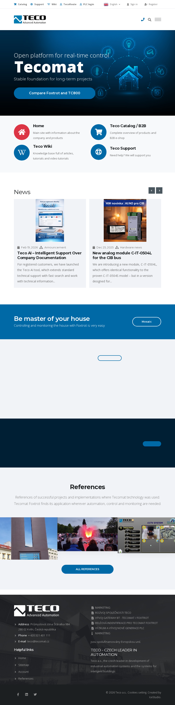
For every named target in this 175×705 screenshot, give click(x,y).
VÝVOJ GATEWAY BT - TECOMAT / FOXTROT (122, 618)
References (26, 678)
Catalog (22, 4)
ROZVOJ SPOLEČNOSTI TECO (113, 613)
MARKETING (102, 607)
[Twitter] (35, 694)
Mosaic (147, 321)
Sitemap (23, 665)
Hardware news (131, 247)
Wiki (54, 4)
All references (87, 569)
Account (23, 672)
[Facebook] (18, 694)
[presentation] (152, 190)
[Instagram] (26, 694)
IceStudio (154, 697)
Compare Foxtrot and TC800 (54, 93)
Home (22, 658)
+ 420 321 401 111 (39, 635)
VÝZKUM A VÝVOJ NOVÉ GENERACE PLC (119, 628)
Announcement (55, 247)
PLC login (88, 4)
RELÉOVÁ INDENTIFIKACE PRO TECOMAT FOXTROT (126, 623)
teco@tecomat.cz (38, 641)
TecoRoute (69, 4)
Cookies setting (137, 692)
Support (39, 4)
